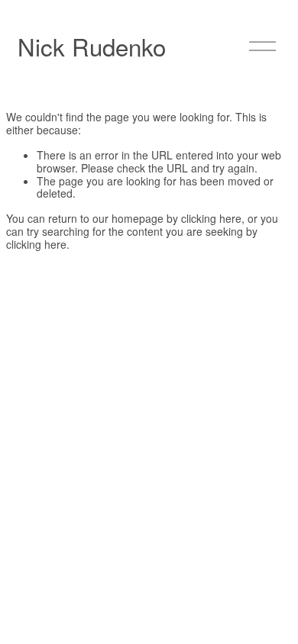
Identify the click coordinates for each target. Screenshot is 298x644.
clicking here (211, 218)
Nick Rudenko (92, 46)
